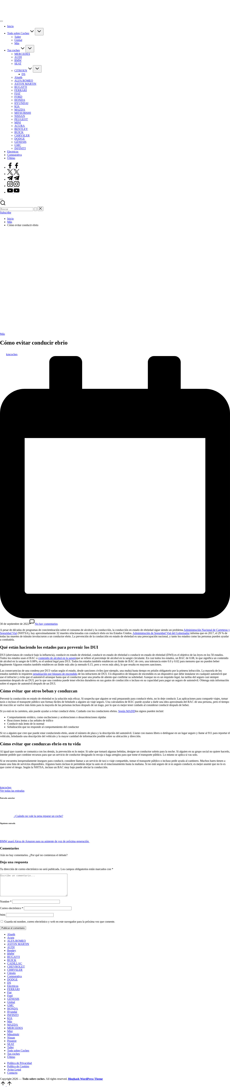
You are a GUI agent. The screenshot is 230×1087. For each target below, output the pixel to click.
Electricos (12, 985)
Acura (10, 937)
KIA (9, 1018)
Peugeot (11, 1040)
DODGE (12, 979)
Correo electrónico (11, 908)
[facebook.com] (13, 167)
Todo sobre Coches (18, 1050)
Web (2, 914)
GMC (10, 1005)
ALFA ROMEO (16, 940)
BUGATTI (13, 956)
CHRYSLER (14, 969)
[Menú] (1, 21)
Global (11, 1002)
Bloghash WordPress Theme (85, 1078)
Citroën (11, 973)
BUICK (11, 960)
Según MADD (126, 711)
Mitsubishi (13, 1034)
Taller (10, 1047)
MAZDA (12, 1024)
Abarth (11, 934)
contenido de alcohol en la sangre (57, 658)
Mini (10, 1031)
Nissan (11, 1037)
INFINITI (13, 1015)
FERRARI (13, 989)
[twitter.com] (13, 173)
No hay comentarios (46, 623)
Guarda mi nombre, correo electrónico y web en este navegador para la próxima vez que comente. (59, 921)
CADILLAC (14, 963)
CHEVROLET (16, 966)
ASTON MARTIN (18, 944)
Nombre (6, 901)
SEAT (10, 1044)
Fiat (9, 992)
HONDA (12, 1008)
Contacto (12, 1072)
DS (9, 982)
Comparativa (14, 976)
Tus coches (13, 1053)
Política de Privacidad (19, 1063)
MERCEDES (15, 1027)
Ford (10, 995)
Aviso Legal (14, 1069)
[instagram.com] (13, 185)
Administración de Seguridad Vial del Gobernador (161, 633)
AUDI (11, 947)
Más (2, 333)
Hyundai (12, 1011)
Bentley (11, 950)
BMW (10, 953)
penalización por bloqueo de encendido (55, 673)
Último (11, 1056)
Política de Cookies (18, 1066)
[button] (35, 209)
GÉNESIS (13, 998)
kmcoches (5, 787)
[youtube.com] (13, 192)
